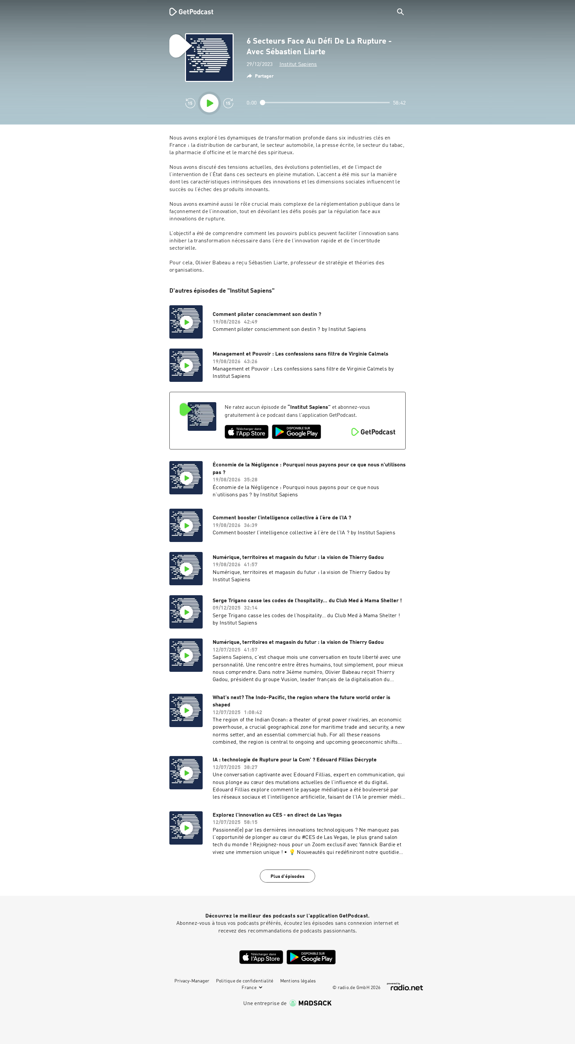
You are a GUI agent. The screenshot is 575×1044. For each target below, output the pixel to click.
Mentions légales (298, 981)
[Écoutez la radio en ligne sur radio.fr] (405, 986)
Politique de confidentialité (245, 981)
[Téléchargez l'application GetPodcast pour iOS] (247, 431)
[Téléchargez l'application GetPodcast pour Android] (296, 431)
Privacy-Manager (191, 981)
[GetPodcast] (187, 11)
